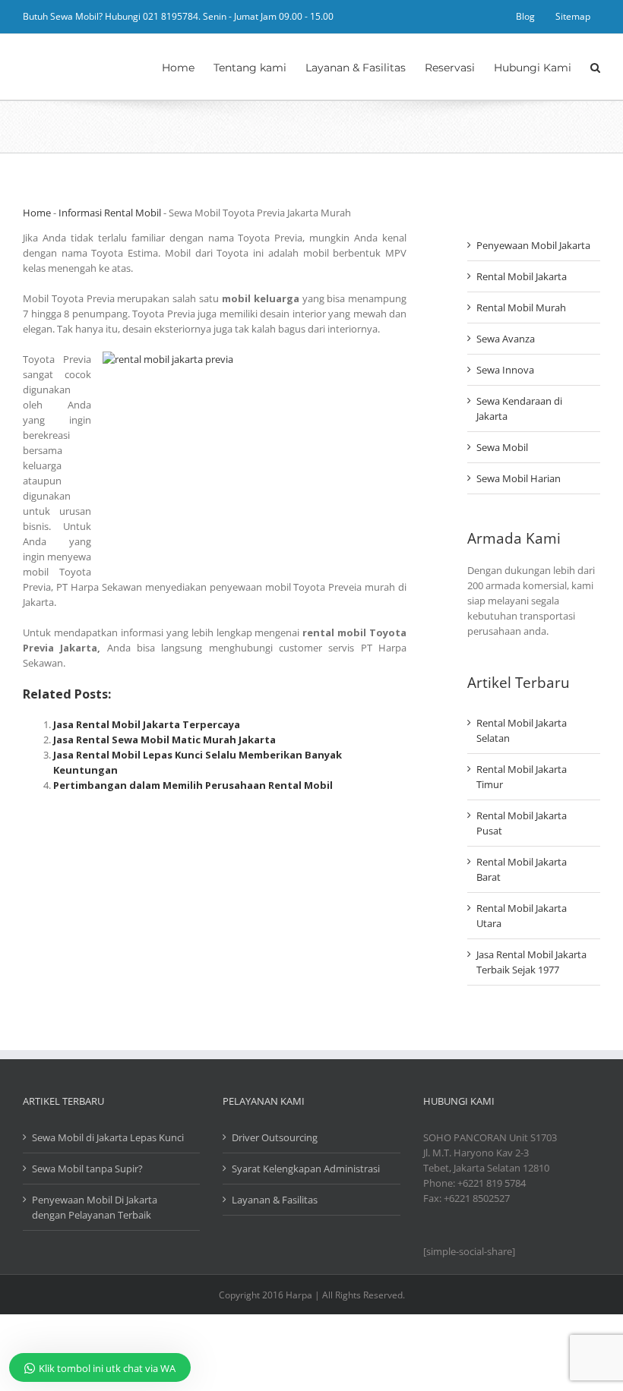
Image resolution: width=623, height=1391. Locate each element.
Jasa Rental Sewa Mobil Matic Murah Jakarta (164, 739)
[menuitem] (525, 16)
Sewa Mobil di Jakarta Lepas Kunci (108, 1137)
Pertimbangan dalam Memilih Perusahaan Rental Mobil (193, 785)
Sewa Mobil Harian (518, 478)
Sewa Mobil (502, 447)
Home (37, 212)
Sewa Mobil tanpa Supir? (87, 1168)
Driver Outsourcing (275, 1137)
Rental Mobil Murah (521, 307)
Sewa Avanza (505, 338)
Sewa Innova (505, 370)
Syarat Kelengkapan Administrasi (306, 1168)
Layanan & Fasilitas (275, 1199)
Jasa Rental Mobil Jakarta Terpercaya (146, 724)
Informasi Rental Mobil (110, 212)
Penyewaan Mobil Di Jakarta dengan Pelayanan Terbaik (94, 1207)
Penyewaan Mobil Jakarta (533, 245)
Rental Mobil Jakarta (521, 276)
